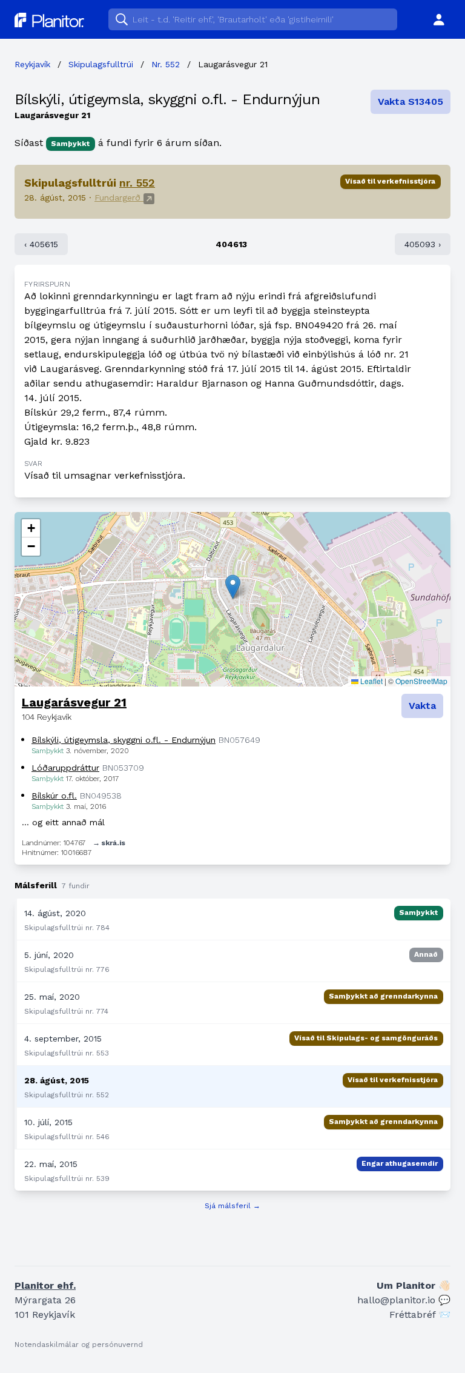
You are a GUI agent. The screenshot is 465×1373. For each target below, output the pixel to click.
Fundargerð (118, 197)
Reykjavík (32, 64)
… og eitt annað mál (63, 822)
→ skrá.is (109, 843)
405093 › (422, 244)
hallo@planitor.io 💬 (403, 1300)
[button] (232, 586)
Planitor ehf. (45, 1285)
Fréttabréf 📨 (419, 1314)
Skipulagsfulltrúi (100, 64)
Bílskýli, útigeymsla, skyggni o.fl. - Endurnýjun (167, 99)
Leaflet (370, 681)
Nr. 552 (165, 64)
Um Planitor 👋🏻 (413, 1285)
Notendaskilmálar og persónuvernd (79, 1344)
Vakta (422, 705)
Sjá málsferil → (232, 1206)
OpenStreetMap (421, 681)
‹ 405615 (41, 244)
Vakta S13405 (410, 101)
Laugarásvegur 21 (74, 702)
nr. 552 (137, 182)
